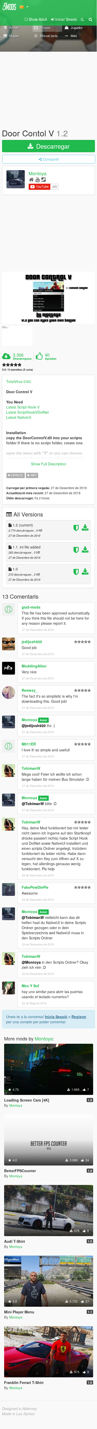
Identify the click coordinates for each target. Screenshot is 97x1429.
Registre (78, 1016)
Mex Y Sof (30, 985)
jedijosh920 (32, 641)
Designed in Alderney (19, 1408)
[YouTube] (37, 179)
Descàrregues (22, 358)
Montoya (37, 173)
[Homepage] (31, 179)
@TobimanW (33, 803)
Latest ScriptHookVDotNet (27, 412)
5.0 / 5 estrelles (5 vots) (17, 369)
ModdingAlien (34, 665)
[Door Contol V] (48, 298)
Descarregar (52, 145)
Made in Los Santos (18, 1413)
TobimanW (31, 768)
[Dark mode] (82, 19)
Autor (43, 720)
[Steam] (43, 179)
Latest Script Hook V (22, 407)
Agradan (50, 358)
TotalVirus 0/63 (18, 381)
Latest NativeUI (18, 417)
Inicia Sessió (56, 1016)
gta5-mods (31, 607)
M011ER (29, 743)
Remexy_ (30, 690)
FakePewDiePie (35, 887)
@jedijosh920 (34, 725)
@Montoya (31, 962)
